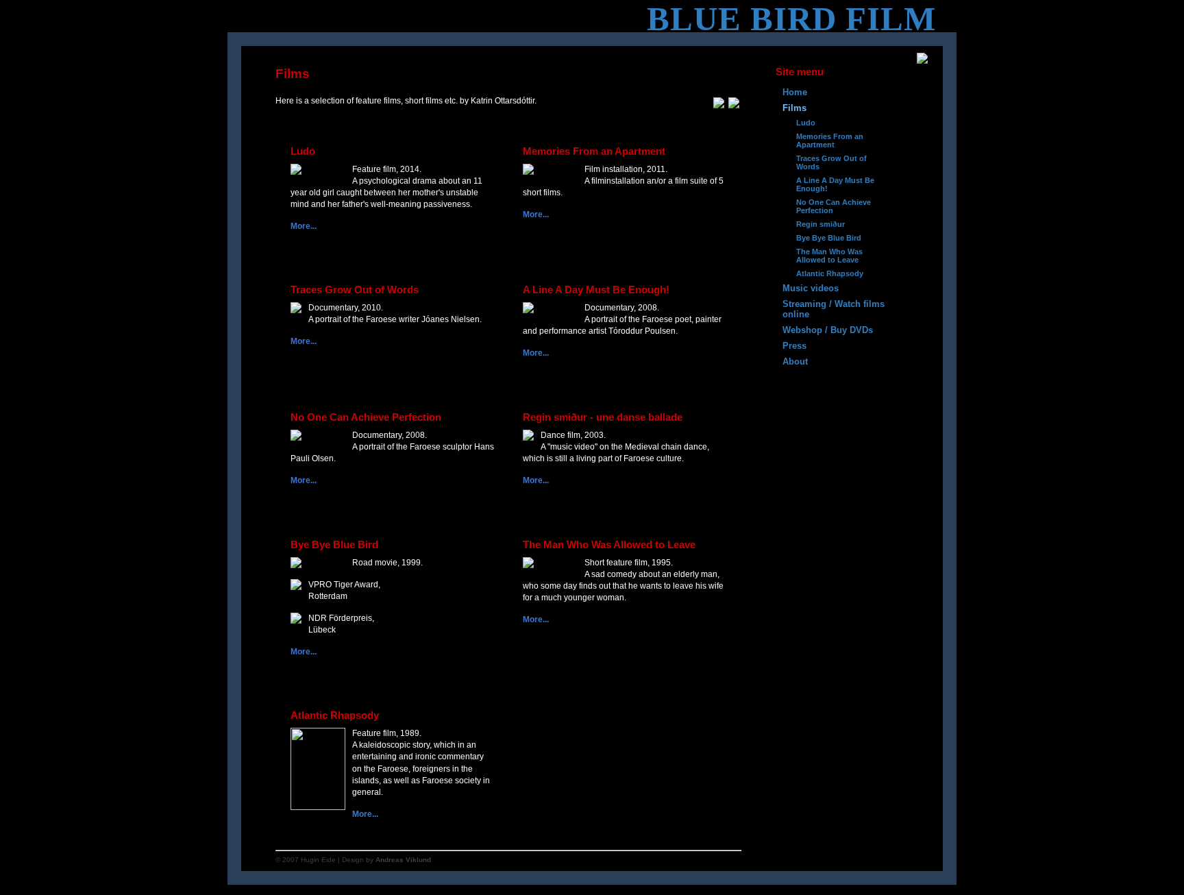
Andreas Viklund (403, 859)
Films (794, 108)
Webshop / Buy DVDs (827, 330)
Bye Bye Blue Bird (828, 238)
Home (794, 92)
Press (794, 346)
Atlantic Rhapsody (829, 273)
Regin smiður (820, 224)
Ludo (805, 123)
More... (304, 226)
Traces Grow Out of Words (831, 162)
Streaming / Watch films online (833, 309)
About (795, 361)
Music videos (810, 288)
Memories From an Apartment (829, 140)
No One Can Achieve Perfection (833, 206)
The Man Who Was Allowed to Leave (829, 255)
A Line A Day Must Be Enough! (835, 184)
